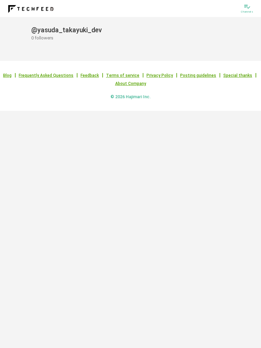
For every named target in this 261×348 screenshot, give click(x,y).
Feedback (90, 75)
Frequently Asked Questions (46, 75)
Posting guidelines (198, 75)
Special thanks (237, 75)
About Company (130, 83)
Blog (7, 75)
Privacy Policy (159, 75)
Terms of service (122, 75)
